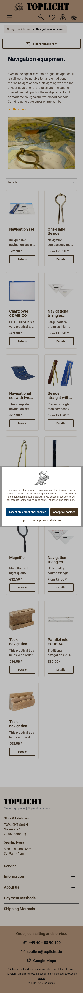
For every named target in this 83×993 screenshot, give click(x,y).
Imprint (24, 520)
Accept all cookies (64, 512)
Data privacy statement (47, 520)
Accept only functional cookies (27, 512)
